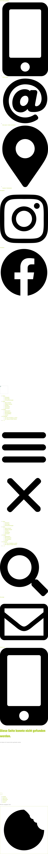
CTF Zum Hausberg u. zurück (11, 417)
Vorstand (7, 405)
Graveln (6, 415)
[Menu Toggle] (1, 794)
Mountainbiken (8, 413)
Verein (3, 401)
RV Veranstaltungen (9, 400)
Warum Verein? (8, 402)
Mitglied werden (8, 404)
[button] (24, 471)
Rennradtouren (8, 412)
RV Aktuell (7, 397)
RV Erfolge (7, 398)
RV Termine (4, 416)
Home (3, 396)
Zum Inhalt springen (4, 0)
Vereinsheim (7, 406)
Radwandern (7, 411)
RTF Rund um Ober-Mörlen (11, 419)
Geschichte (7, 408)
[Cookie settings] (24, 830)
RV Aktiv (4, 409)
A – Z (3, 420)
